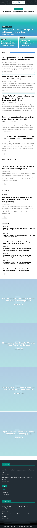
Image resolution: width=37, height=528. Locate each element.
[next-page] (5, 154)
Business (5, 226)
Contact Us (6, 495)
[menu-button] (2, 2)
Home (4, 489)
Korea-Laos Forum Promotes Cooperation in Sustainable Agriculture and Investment (17, 249)
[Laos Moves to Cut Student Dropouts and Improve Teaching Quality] (18, 301)
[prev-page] (3, 154)
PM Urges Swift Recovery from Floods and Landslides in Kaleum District (18, 59)
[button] (34, 2)
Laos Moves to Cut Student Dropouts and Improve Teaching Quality (18, 167)
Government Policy (6, 26)
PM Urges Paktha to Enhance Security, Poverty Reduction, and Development (18, 137)
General (4, 39)
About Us (5, 492)
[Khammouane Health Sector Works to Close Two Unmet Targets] (9, 42)
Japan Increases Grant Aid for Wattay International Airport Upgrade (18, 118)
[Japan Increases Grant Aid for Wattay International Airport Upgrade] (18, 434)
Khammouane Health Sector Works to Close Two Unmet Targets (17, 78)
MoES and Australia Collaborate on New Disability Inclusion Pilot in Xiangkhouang (17, 199)
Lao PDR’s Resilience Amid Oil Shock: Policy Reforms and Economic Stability (16, 242)
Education (5, 194)
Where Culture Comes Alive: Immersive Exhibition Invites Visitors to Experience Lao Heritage (18, 98)
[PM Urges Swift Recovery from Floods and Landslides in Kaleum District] (18, 389)
